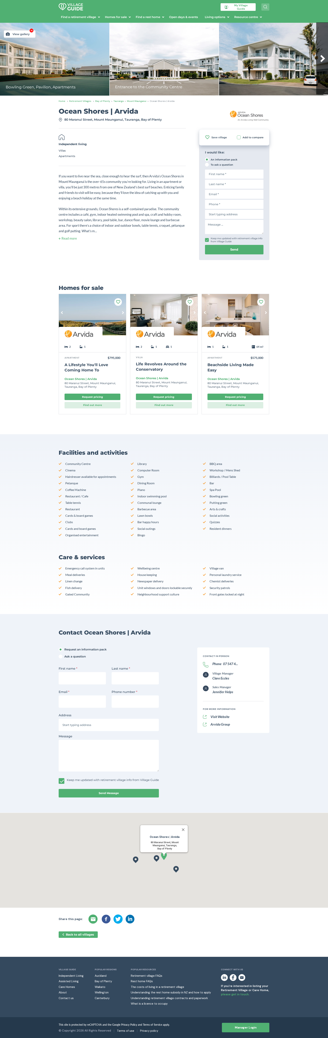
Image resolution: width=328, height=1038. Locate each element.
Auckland (100, 976)
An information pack (224, 159)
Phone (225, 663)
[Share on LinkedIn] (130, 919)
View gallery (23, 33)
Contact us (66, 998)
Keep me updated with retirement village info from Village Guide (237, 240)
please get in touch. (235, 994)
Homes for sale (116, 17)
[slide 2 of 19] (235, 317)
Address (65, 715)
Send (234, 249)
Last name (121, 668)
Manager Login (246, 1027)
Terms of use (125, 1030)
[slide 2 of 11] (92, 317)
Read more (69, 238)
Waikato (100, 987)
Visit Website (220, 716)
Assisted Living (69, 981)
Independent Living (71, 976)
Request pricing (92, 396)
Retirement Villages (80, 101)
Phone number (124, 692)
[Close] (183, 829)
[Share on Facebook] (106, 919)
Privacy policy (149, 1030)
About (63, 992)
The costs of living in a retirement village (157, 987)
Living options (215, 17)
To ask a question (222, 164)
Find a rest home (148, 17)
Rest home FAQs (142, 981)
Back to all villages (80, 934)
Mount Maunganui (136, 101)
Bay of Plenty (102, 101)
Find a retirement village (78, 17)
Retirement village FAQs (146, 976)
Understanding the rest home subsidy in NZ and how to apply (171, 992)
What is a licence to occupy (149, 1004)
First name (68, 668)
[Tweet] (118, 919)
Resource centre (246, 17)
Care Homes (67, 987)
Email (64, 692)
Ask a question (75, 656)
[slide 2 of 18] (163, 317)
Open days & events (183, 17)
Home (62, 101)
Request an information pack (85, 649)
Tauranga (119, 101)
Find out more (92, 405)
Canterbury (102, 998)
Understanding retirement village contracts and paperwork (169, 998)
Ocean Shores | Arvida (81, 379)
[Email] (93, 919)
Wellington (102, 992)
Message (65, 736)
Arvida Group (220, 724)
